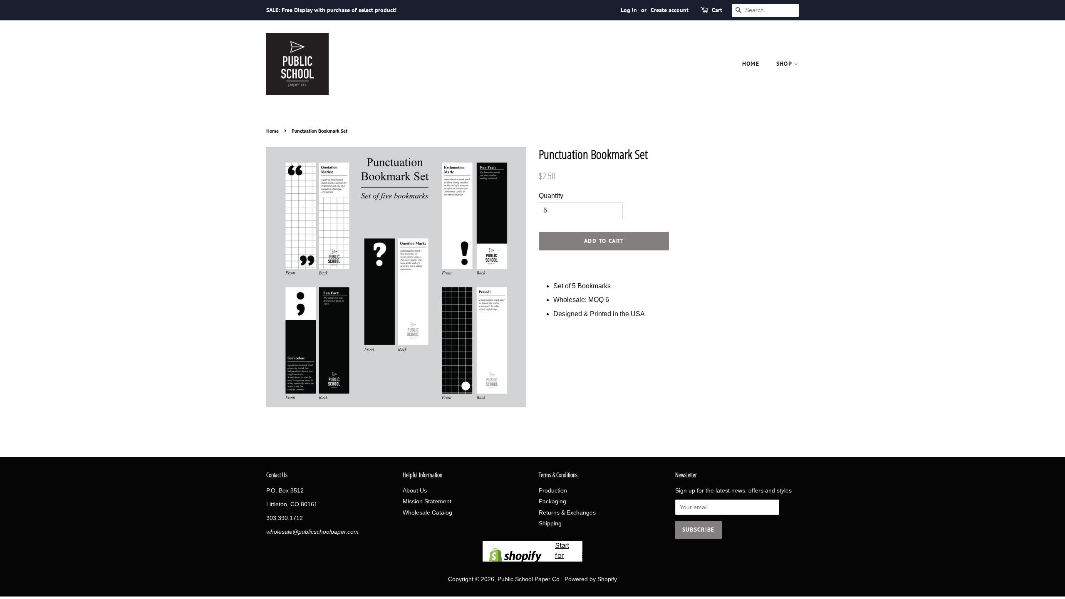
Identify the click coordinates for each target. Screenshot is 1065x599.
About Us (415, 491)
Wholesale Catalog (427, 513)
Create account (670, 10)
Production (553, 491)
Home (751, 63)
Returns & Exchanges (567, 513)
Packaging (552, 501)
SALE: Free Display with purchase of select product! (331, 10)
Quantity (551, 195)
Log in (629, 10)
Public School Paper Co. (529, 579)
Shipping (550, 523)
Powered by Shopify (591, 579)
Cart (717, 10)
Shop (785, 63)
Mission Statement (427, 501)
